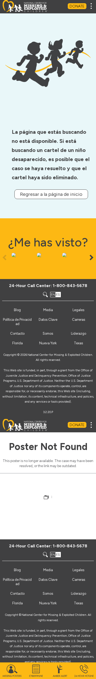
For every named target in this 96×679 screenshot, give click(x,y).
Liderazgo (78, 333)
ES (58, 294)
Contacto (17, 333)
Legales (78, 310)
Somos (48, 333)
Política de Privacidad (17, 322)
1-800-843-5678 (70, 285)
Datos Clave (48, 320)
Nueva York (48, 343)
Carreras (78, 320)
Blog (17, 310)
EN (53, 294)
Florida (17, 343)
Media (48, 310)
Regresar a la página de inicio (51, 194)
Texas (78, 343)
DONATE (77, 6)
